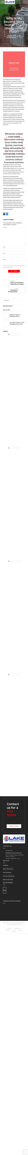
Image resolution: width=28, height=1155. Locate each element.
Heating (14, 15)
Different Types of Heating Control (15, 315)
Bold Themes (6, 212)
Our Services (17, 928)
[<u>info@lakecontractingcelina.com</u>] (3, 853)
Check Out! (14, 63)
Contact (14, 932)
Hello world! (6, 310)
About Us (9, 928)
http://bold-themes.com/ (14, 69)
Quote (14, 930)
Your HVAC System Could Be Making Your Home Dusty (17, 323)
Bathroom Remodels (8, 879)
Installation (5, 865)
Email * (4, 253)
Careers (20, 930)
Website (4, 259)
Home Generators (7, 872)
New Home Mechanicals (8, 876)
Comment (5, 227)
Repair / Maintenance (8, 869)
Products (8, 930)
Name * (4, 247)
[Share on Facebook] (4, 214)
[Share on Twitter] (7, 214)
